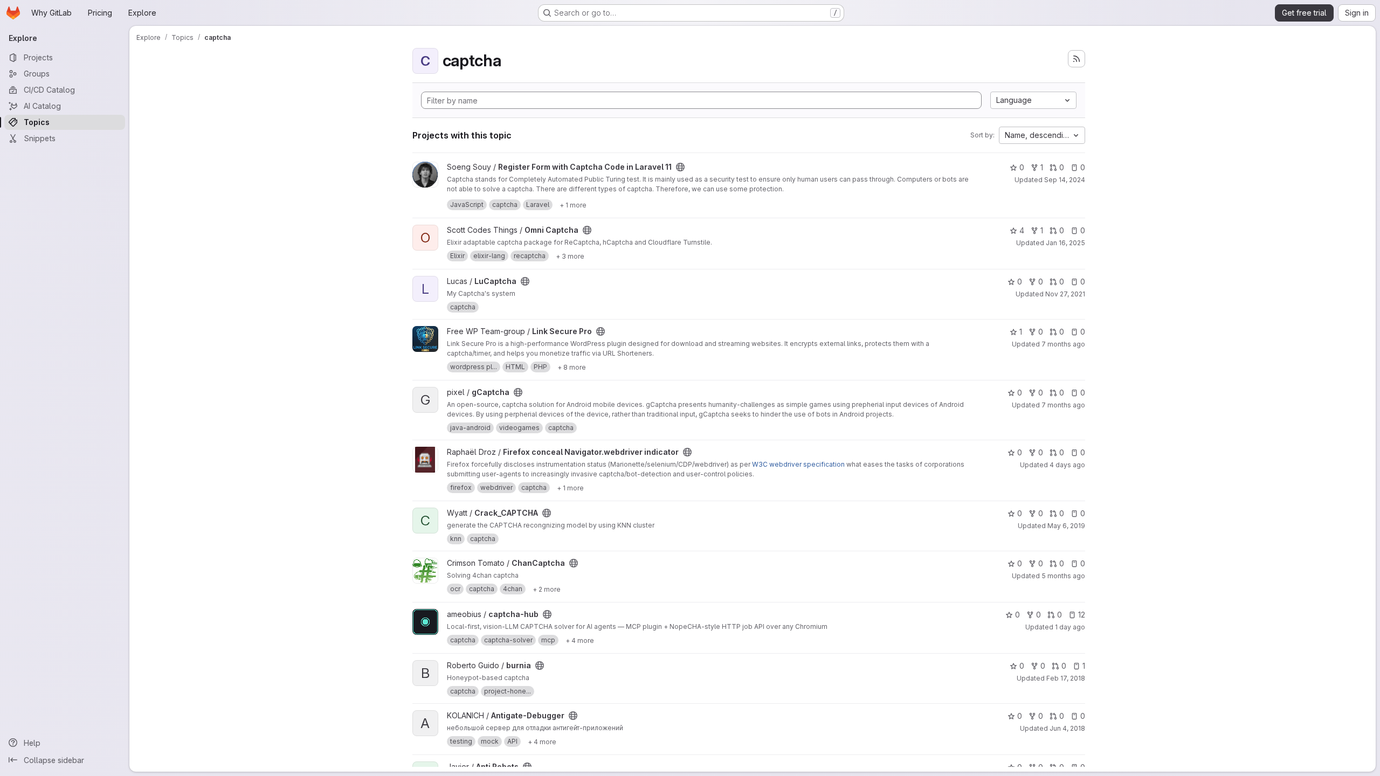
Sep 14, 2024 (1064, 180)
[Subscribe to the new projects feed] (1076, 58)
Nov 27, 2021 (1065, 294)
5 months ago (1063, 576)
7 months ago (1063, 344)
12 (1081, 614)
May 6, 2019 (1066, 526)
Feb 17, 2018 (1065, 678)
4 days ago (1067, 465)
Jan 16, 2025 (1065, 243)
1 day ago (1070, 627)
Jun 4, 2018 (1067, 728)
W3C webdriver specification (798, 464)
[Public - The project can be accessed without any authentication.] (680, 167)
